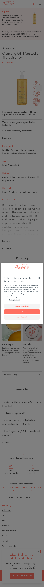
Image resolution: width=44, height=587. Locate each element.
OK (22, 311)
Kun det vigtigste (22, 317)
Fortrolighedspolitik (14, 299)
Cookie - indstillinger (22, 306)
